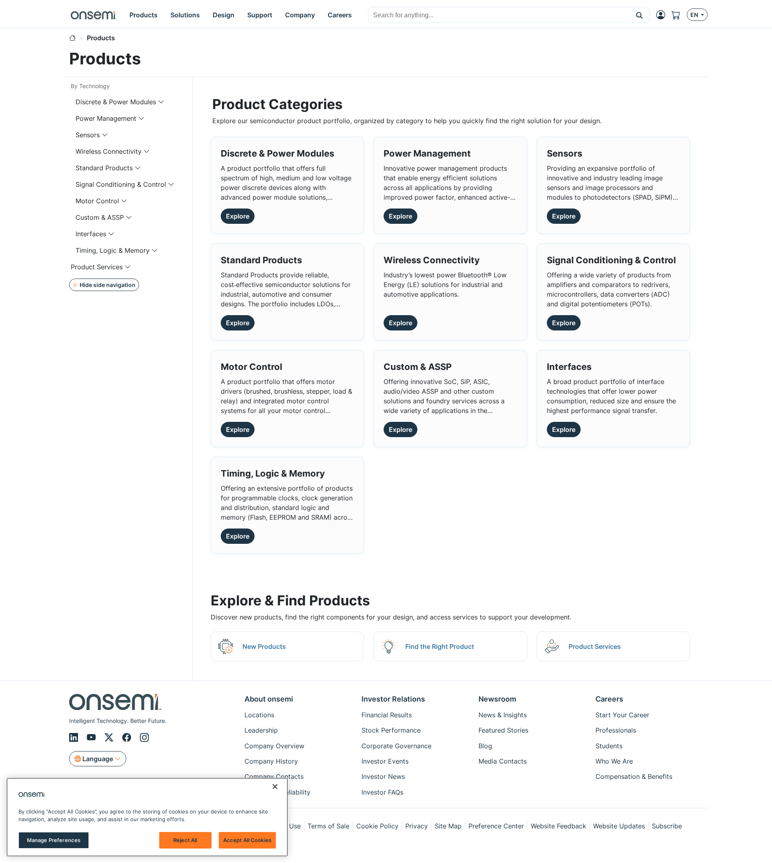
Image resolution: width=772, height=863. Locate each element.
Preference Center (496, 826)
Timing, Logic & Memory (113, 250)
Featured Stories (503, 730)
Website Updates (619, 826)
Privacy (416, 826)
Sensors (88, 135)
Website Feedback (558, 826)
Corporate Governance (396, 746)
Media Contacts (502, 761)
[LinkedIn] (74, 738)
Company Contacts (274, 776)
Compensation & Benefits (633, 776)
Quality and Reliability (277, 792)
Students (608, 746)
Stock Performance (391, 730)
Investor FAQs (382, 792)
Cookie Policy (377, 826)
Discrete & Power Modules (116, 102)
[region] (147, 817)
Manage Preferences (53, 839)
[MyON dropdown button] (663, 15)
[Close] (275, 786)
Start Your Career (622, 715)
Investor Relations (393, 699)
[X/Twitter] (110, 738)
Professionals (615, 730)
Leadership (261, 730)
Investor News (383, 776)
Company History (271, 761)
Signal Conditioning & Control (121, 184)
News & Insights (502, 715)
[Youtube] (92, 738)
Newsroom (497, 699)
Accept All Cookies (247, 839)
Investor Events (385, 761)
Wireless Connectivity (109, 151)
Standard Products (104, 168)
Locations (259, 715)
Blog (485, 746)
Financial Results (386, 715)
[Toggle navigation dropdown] (161, 102)
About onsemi (268, 699)
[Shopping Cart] (679, 15)
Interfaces (91, 234)
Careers (609, 699)
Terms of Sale (328, 826)
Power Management (106, 118)
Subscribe (667, 826)
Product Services (97, 267)
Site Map (448, 826)
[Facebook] (127, 738)
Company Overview (274, 746)
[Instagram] (144, 738)
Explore (237, 216)
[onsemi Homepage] (93, 15)
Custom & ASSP (100, 217)
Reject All (185, 839)
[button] (639, 15)
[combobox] (498, 15)
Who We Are (614, 761)
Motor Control (97, 201)
